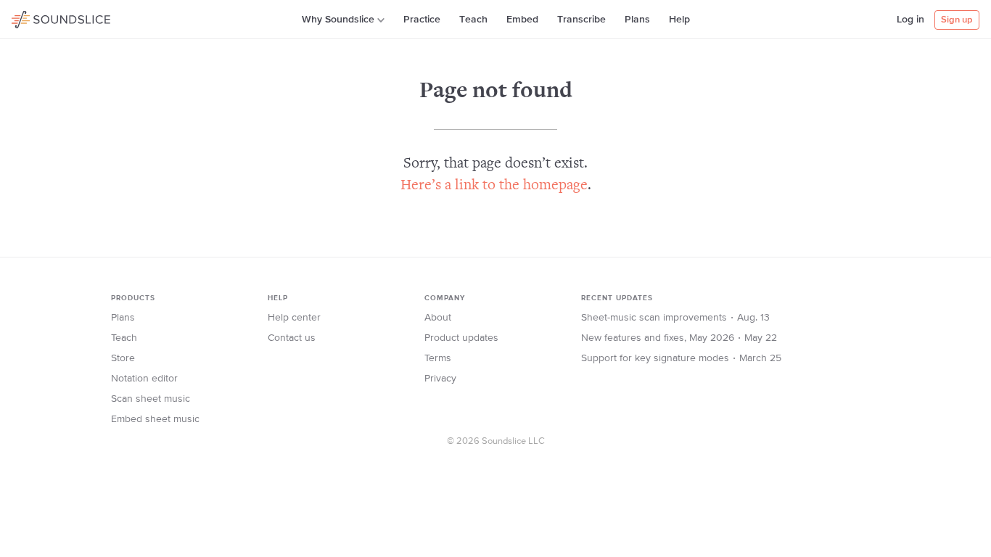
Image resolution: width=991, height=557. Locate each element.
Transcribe (581, 20)
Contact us (292, 338)
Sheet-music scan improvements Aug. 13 (675, 318)
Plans (637, 20)
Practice (421, 20)
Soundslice (39, 17)
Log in (910, 20)
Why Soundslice (338, 20)
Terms (437, 358)
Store (123, 358)
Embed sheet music (155, 419)
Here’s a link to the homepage (494, 186)
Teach (473, 20)
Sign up (957, 20)
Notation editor (144, 379)
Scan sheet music (150, 399)
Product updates (461, 338)
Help (679, 20)
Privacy (440, 379)
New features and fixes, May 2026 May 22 (679, 338)
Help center (294, 318)
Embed (522, 20)
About (437, 318)
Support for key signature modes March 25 (681, 358)
